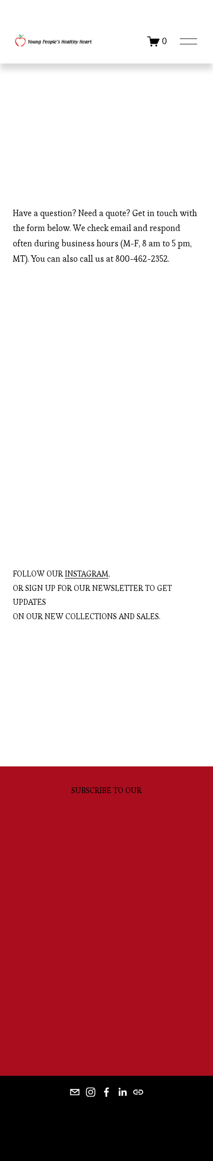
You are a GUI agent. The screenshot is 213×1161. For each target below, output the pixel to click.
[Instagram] (91, 1092)
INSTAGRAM (86, 574)
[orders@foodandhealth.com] (75, 1092)
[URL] (138, 1092)
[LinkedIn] (122, 1092)
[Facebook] (106, 1092)
